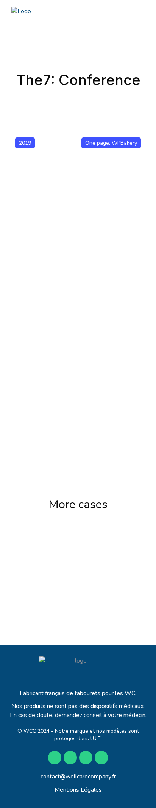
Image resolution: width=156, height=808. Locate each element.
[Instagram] (70, 757)
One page (97, 143)
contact (50, 776)
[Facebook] (54, 757)
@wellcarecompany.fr (88, 776)
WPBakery (124, 143)
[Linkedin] (101, 757)
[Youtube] (85, 757)
